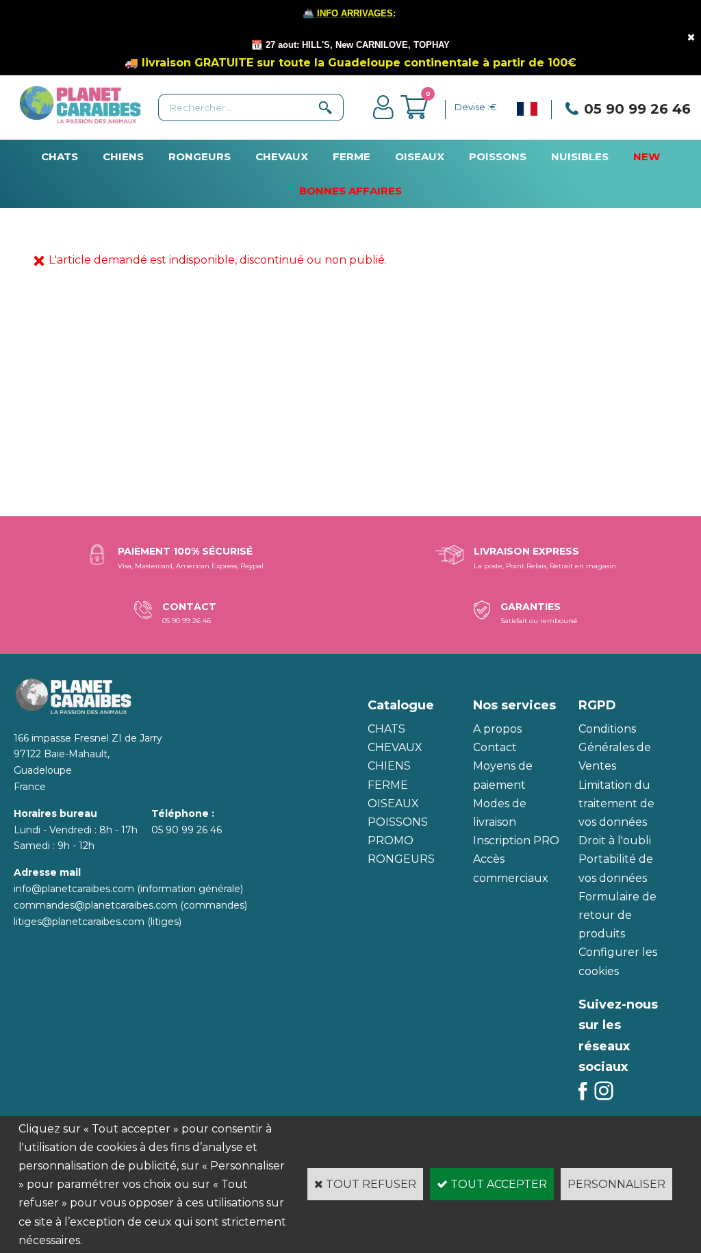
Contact (495, 747)
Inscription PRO (516, 840)
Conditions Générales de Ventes (614, 747)
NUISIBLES (580, 156)
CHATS (59, 156)
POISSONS (497, 156)
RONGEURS (199, 156)
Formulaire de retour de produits (617, 915)
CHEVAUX (281, 156)
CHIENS (123, 156)
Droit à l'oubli (614, 840)
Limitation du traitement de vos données (616, 803)
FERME (351, 156)
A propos (497, 728)
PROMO (390, 840)
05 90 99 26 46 (637, 109)
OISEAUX (419, 156)
